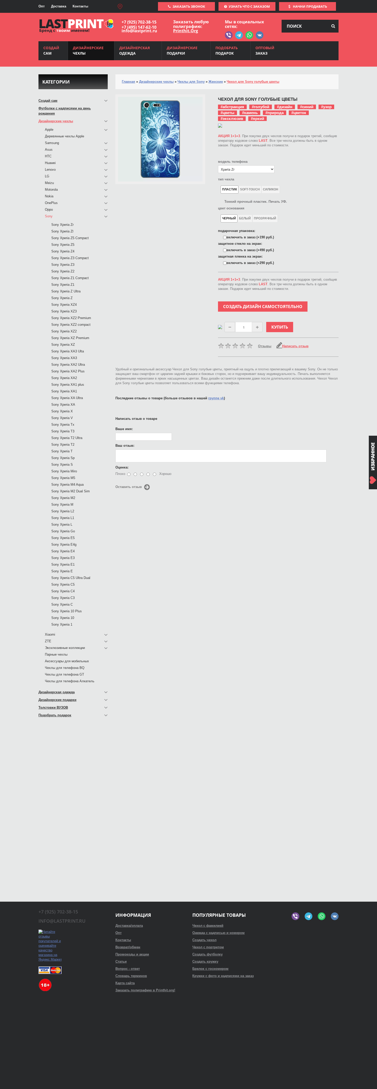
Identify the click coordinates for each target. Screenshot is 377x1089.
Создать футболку (207, 954)
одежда (134, 50)
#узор (326, 107)
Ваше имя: (124, 429)
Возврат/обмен (127, 947)
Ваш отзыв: (124, 445)
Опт (41, 6)
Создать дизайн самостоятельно (262, 306)
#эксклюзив (232, 118)
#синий (306, 107)
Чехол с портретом (208, 947)
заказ (264, 50)
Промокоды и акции (132, 954)
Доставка (58, 6)
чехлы (88, 50)
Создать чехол (204, 940)
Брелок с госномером (210, 969)
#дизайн (284, 107)
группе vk (216, 398)
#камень (250, 112)
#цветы (227, 112)
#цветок (298, 112)
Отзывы (264, 346)
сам (51, 50)
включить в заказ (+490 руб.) (250, 250)
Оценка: (121, 467)
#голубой (260, 107)
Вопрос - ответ (127, 969)
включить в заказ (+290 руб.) (250, 263)
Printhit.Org (185, 31)
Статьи (121, 961)
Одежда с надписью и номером (218, 933)
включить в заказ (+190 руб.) (250, 237)
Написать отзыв (295, 346)
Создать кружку (205, 961)
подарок (226, 50)
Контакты (80, 6)
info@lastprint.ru (139, 31)
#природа (274, 112)
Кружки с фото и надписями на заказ (223, 976)
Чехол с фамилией (207, 926)
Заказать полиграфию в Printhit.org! (145, 990)
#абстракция (232, 107)
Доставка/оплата (129, 926)
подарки (182, 50)
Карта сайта (125, 983)
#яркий (257, 118)
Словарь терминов (131, 976)
